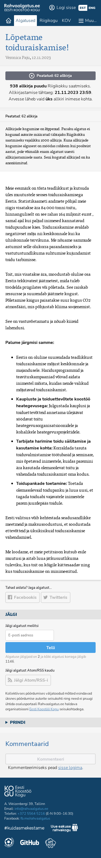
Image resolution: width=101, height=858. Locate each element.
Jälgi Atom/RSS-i (31, 680)
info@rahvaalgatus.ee (31, 808)
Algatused (25, 21)
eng (92, 8)
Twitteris (58, 597)
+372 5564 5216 (31, 813)
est (83, 8)
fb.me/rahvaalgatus (35, 818)
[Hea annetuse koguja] (9, 843)
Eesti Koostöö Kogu (44, 709)
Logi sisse (66, 8)
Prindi (17, 722)
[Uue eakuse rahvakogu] (64, 829)
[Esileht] (8, 20)
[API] (50, 843)
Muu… (91, 21)
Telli (50, 648)
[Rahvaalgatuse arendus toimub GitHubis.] (29, 843)
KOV (66, 21)
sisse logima (70, 768)
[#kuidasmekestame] (24, 829)
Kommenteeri (50, 759)
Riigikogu (49, 21)
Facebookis (25, 597)
